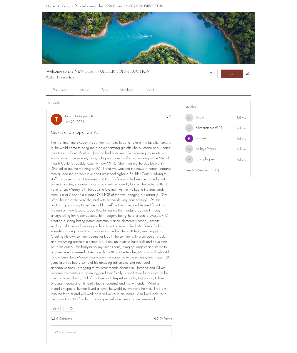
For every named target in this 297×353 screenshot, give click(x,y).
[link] (59, 89)
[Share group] (248, 73)
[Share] (169, 116)
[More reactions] (69, 308)
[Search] (211, 74)
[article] (111, 226)
